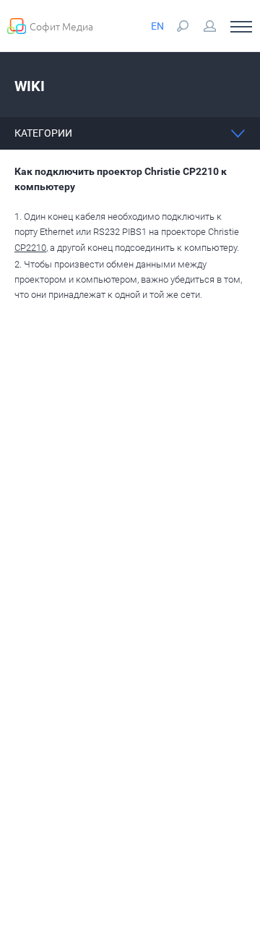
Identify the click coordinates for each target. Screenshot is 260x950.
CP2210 (30, 247)
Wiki (29, 86)
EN (157, 26)
